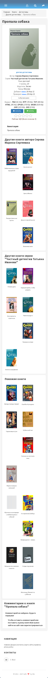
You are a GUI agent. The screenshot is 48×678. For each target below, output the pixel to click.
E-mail (12, 659)
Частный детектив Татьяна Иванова (27, 78)
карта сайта (29, 645)
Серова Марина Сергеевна (26, 76)
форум (13, 645)
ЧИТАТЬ (31, 111)
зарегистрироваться (33, 625)
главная (7, 645)
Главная (6, 12)
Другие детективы (13, 14)
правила (37, 645)
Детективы (23, 12)
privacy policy (8, 647)
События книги (23, 98)
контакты (20, 645)
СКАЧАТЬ (18, 111)
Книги (14, 12)
